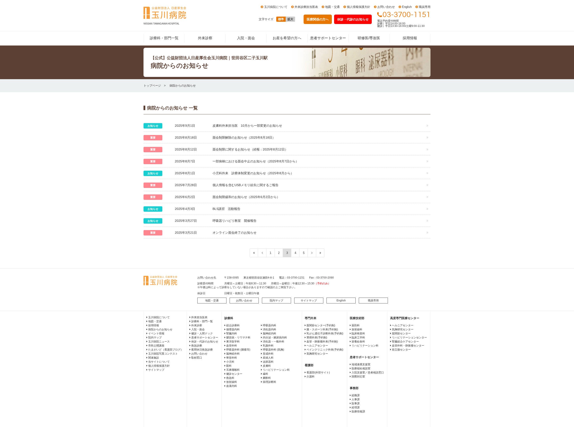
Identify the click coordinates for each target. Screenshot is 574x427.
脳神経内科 (269, 333)
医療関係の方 (318, 19)
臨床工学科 (358, 337)
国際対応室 (358, 376)
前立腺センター (401, 349)
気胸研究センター (317, 353)
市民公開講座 (156, 345)
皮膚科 (267, 365)
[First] (254, 252)
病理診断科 (269, 381)
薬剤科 (356, 325)
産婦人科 (268, 357)
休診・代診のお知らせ (204, 341)
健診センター (234, 373)
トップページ (152, 85)
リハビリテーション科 (276, 369)
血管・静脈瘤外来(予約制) (322, 341)
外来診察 (205, 38)
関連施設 (153, 357)
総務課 (356, 395)
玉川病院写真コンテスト (163, 353)
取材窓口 (196, 357)
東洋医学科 (233, 341)
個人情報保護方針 (358, 7)
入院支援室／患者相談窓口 (368, 372)
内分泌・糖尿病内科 (275, 337)
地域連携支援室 (361, 364)
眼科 (229, 365)
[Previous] (262, 252)
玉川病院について (275, 7)
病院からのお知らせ (160, 329)
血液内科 (231, 386)
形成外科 (268, 353)
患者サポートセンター (328, 38)
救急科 (230, 377)
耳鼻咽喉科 (233, 369)
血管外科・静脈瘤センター (408, 345)
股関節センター (401, 333)
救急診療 (196, 345)
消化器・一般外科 (273, 341)
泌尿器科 (268, 361)
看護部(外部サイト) (318, 372)
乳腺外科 (268, 345)
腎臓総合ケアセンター (405, 341)
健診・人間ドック (202, 333)
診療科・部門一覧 (164, 38)
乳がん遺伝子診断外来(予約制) (325, 333)
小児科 (230, 361)
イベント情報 (156, 333)
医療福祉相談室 (361, 368)
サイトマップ (309, 300)
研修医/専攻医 (369, 38)
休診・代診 (353, 19)
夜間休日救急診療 (202, 349)
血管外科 (231, 345)
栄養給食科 (358, 341)
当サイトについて (159, 361)
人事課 (356, 399)
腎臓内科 (231, 333)
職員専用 (424, 7)
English (407, 7)
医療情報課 (358, 411)
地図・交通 (332, 7)
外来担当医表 (199, 317)
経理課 (356, 407)
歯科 (265, 373)
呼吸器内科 (269, 325)
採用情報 (410, 38)
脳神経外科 (233, 353)
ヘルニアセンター (317, 345)
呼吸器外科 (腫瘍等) (238, 349)
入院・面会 (246, 38)
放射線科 (231, 381)
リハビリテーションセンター (409, 337)
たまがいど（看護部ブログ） (165, 349)
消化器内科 (269, 329)
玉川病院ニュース (159, 341)
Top (563, 416)
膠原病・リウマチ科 (238, 337)
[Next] (312, 252)
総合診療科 (233, 325)
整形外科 (231, 357)
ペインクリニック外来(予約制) (325, 349)
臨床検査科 (358, 333)
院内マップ (276, 300)
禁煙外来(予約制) (317, 337)
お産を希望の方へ (287, 38)
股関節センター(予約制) (321, 325)
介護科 (311, 376)
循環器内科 (233, 329)
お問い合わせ (386, 7)
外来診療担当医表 (306, 7)
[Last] (320, 252)
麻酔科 (267, 377)
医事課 (356, 403)
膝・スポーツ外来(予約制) (322, 329)
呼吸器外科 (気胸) (273, 349)
